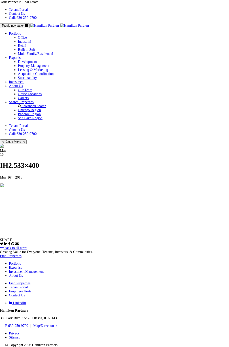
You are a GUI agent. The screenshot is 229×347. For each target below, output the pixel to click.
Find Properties (10, 256)
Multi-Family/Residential (35, 53)
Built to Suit (26, 49)
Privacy (14, 333)
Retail (22, 45)
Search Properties (21, 102)
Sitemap (14, 337)
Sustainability (27, 78)
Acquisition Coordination (36, 74)
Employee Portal (20, 291)
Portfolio (15, 33)
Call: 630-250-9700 (23, 17)
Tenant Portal (18, 9)
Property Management (33, 66)
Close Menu (13, 141)
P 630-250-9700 (16, 326)
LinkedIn (19, 303)
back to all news (15, 248)
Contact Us (17, 13)
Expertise (15, 58)
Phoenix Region (29, 114)
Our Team (25, 90)
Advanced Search (33, 106)
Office (22, 37)
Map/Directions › (45, 326)
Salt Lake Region (30, 118)
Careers (23, 98)
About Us (16, 86)
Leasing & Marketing (33, 70)
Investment (16, 82)
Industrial (24, 41)
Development (27, 62)
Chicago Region (29, 110)
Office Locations (30, 94)
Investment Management (26, 271)
